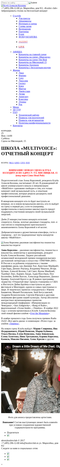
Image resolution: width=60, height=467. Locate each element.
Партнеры (24, 31)
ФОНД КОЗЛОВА (28, 37)
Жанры (16, 70)
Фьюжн (22, 75)
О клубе (17, 15)
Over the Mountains (39, 313)
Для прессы (24, 18)
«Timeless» (14, 323)
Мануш (22, 88)
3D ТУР (17, 109)
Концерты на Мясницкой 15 (33, 62)
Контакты (18, 125)
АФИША (17, 52)
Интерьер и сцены (28, 23)
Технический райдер (29, 115)
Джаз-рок (23, 80)
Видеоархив (25, 29)
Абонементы (25, 21)
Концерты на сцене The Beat (33, 59)
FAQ (15, 112)
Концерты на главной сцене (32, 54)
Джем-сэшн (24, 91)
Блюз (21, 86)
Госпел (22, 83)
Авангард (23, 96)
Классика (23, 99)
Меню (16, 107)
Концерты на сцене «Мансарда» (35, 57)
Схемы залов (25, 26)
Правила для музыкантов (31, 120)
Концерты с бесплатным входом (35, 67)
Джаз (21, 73)
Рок (20, 104)
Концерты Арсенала (29, 65)
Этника (22, 102)
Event (21, 34)
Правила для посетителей (31, 117)
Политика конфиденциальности (35, 123)
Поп (28, 163)
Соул (21, 78)
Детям (22, 94)
